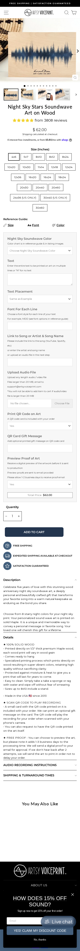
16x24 (47, 177)
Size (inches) (40, 149)
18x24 (62, 177)
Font (35, 225)
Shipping (27, 134)
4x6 (13, 156)
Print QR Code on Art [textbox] (31, 416)
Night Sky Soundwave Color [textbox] (35, 241)
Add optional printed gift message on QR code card (35, 440)
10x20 (11, 167)
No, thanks (40, 939)
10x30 (26, 167)
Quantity (12, 507)
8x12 (52, 156)
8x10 (39, 156)
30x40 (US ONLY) (55, 197)
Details (8, 637)
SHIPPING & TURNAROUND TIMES (28, 775)
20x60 (56, 187)
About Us (39, 885)
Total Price (40, 495)
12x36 (17, 177)
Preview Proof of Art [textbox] (38, 468)
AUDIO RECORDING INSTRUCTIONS (30, 765)
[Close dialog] (72, 894)
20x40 (40, 187)
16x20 (32, 177)
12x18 (54, 167)
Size (11, 225)
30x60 (40, 207)
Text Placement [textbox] (20, 291)
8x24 (65, 156)
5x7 (26, 156)
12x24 (68, 167)
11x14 (41, 167)
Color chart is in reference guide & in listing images (35, 243)
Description (11, 580)
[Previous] (3, 50)
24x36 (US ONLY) (24, 197)
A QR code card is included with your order (31, 418)
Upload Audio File (37, 383)
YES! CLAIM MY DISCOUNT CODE (40, 930)
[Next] (77, 50)
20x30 (24, 187)
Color (60, 225)
